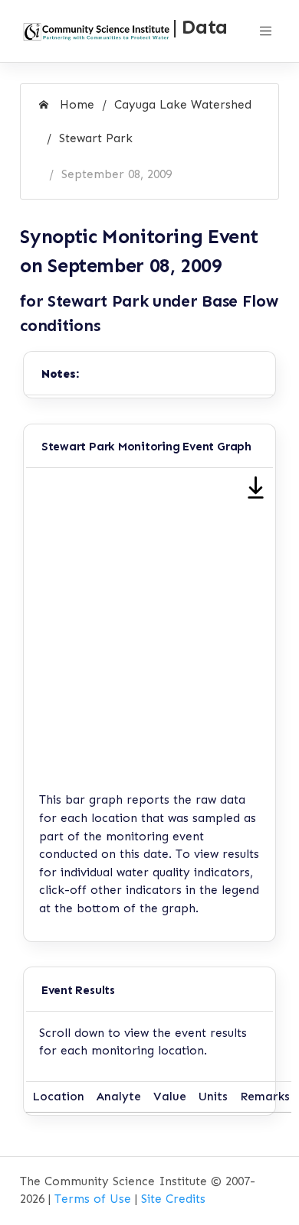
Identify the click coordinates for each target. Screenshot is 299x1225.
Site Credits (173, 1199)
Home (75, 105)
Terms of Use (92, 1199)
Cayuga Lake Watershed (182, 105)
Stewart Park (96, 138)
